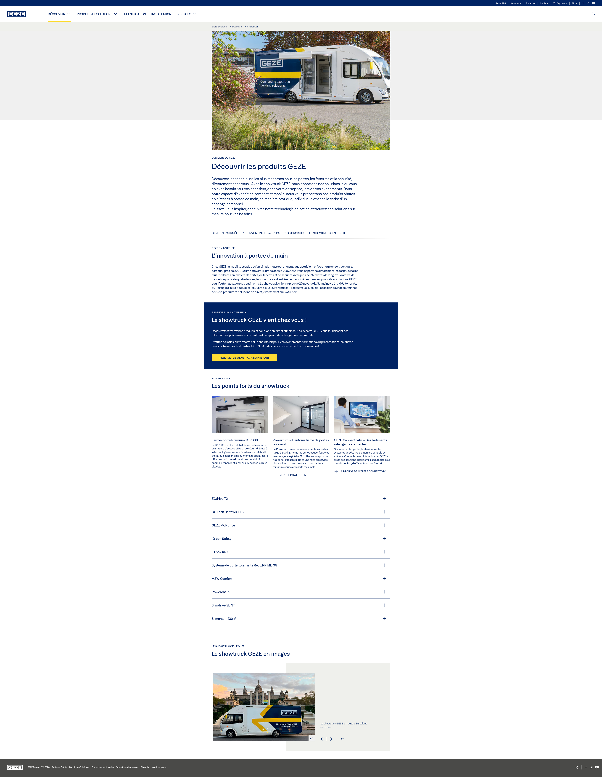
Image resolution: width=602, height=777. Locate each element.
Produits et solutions (94, 14)
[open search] (594, 14)
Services (184, 14)
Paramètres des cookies (127, 767)
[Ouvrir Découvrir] (68, 13)
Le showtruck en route (327, 233)
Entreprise (530, 3)
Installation (161, 14)
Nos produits (295, 233)
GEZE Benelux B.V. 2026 (38, 767)
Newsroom (515, 3)
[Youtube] (593, 3)
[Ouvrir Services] (194, 13)
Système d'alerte (59, 767)
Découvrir (56, 14)
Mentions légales (159, 767)
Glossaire (144, 767)
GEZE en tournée (225, 233)
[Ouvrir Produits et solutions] (115, 13)
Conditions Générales (79, 767)
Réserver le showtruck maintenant (244, 357)
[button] (559, 3)
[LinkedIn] (583, 3)
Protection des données (103, 767)
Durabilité (501, 3)
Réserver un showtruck (261, 233)
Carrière (544, 3)
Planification (135, 14)
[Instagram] (588, 3)
